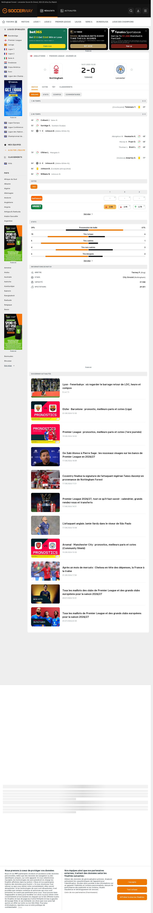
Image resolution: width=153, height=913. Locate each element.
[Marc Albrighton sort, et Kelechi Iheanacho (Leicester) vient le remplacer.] (139, 136)
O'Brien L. (45, 152)
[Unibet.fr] (36, 206)
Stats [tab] (45, 94)
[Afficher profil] (56, 69)
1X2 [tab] (34, 187)
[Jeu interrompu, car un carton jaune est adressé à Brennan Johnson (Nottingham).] (37, 169)
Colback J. (45, 120)
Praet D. (132, 142)
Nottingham (56, 78)
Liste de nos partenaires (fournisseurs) (80, 892)
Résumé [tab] (34, 94)
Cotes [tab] (45, 87)
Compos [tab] (57, 94)
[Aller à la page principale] (19, 10)
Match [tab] (34, 87)
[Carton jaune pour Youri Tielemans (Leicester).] (139, 107)
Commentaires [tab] (73, 94)
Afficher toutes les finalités (132, 897)
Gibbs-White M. (62, 131)
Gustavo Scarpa (58, 125)
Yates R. (54, 120)
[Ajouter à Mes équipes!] (45, 69)
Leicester (120, 78)
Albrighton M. (117, 136)
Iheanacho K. (130, 136)
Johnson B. (56, 174)
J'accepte (132, 882)
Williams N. (45, 174)
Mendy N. (123, 142)
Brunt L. (132, 147)
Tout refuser (132, 889)
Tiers (20, 907)
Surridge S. (46, 125)
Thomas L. (123, 147)
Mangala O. (55, 152)
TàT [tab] (53, 87)
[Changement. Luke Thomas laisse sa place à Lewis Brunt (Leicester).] (139, 147)
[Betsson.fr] (36, 198)
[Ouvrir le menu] (145, 11)
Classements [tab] (65, 87)
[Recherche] (131, 11)
